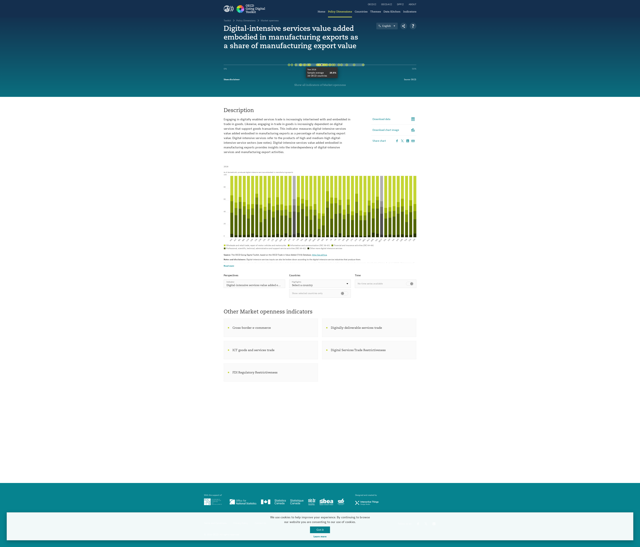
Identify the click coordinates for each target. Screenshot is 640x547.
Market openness (270, 21)
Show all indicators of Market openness (320, 85)
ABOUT (412, 4)
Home (321, 11)
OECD (371, 4)
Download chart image (385, 130)
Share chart (379, 141)
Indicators (409, 11)
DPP (399, 4)
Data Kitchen (392, 11)
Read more (229, 266)
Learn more (320, 536)
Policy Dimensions (340, 11)
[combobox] (320, 284)
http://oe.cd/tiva (319, 255)
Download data (381, 119)
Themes (375, 11)
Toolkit (227, 21)
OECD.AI (385, 4)
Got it (320, 529)
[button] (320, 284)
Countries (361, 11)
